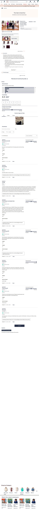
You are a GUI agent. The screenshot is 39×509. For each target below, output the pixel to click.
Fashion (32, 4)
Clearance (25, 4)
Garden (29, 4)
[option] (19, 6)
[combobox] (18, 2)
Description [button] (5, 53)
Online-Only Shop (19, 4)
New (9, 4)
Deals (2, 4)
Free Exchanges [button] (6, 72)
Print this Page (23, 75)
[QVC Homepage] (2, 8)
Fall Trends (13, 4)
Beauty (36, 4)
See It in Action (14, 38)
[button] (1, 2)
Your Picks (5, 4)
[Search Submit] (26, 2)
